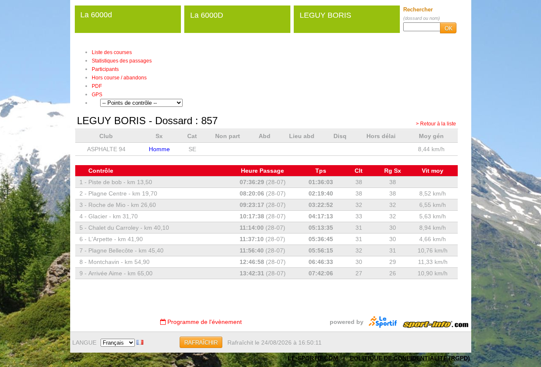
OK (449, 28)
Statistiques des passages (122, 61)
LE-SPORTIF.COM (313, 358)
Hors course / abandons (119, 78)
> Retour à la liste (436, 124)
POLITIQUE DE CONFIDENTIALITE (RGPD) (410, 358)
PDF (97, 86)
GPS (97, 95)
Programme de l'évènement (204, 321)
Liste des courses (112, 52)
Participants (105, 69)
